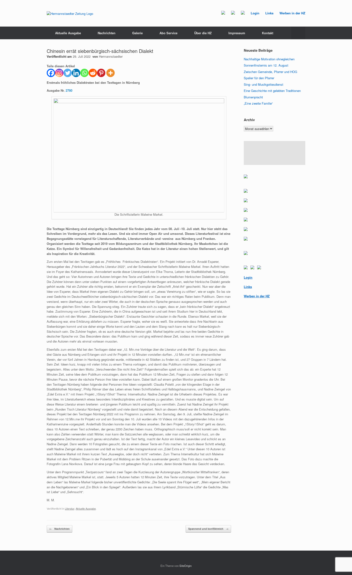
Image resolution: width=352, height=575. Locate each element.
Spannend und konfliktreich (208, 528)
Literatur (69, 508)
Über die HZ (203, 33)
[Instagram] (59, 73)
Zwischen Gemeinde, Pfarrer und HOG (270, 71)
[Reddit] (93, 73)
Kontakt (267, 33)
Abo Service (168, 33)
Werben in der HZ (292, 13)
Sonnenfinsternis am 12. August (266, 65)
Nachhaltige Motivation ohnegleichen (269, 59)
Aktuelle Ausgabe (68, 33)
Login (255, 13)
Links (269, 13)
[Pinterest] (101, 73)
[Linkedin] (76, 73)
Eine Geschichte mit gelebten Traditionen (272, 90)
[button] (298, 33)
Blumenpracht (253, 97)
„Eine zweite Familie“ (258, 103)
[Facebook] (51, 73)
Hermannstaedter (111, 56)
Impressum (236, 33)
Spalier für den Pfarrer (259, 78)
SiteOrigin (185, 566)
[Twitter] (67, 73)
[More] (110, 73)
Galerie (137, 33)
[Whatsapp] (84, 73)
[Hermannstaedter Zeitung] (70, 13)
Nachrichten (106, 33)
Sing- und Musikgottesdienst (263, 84)
